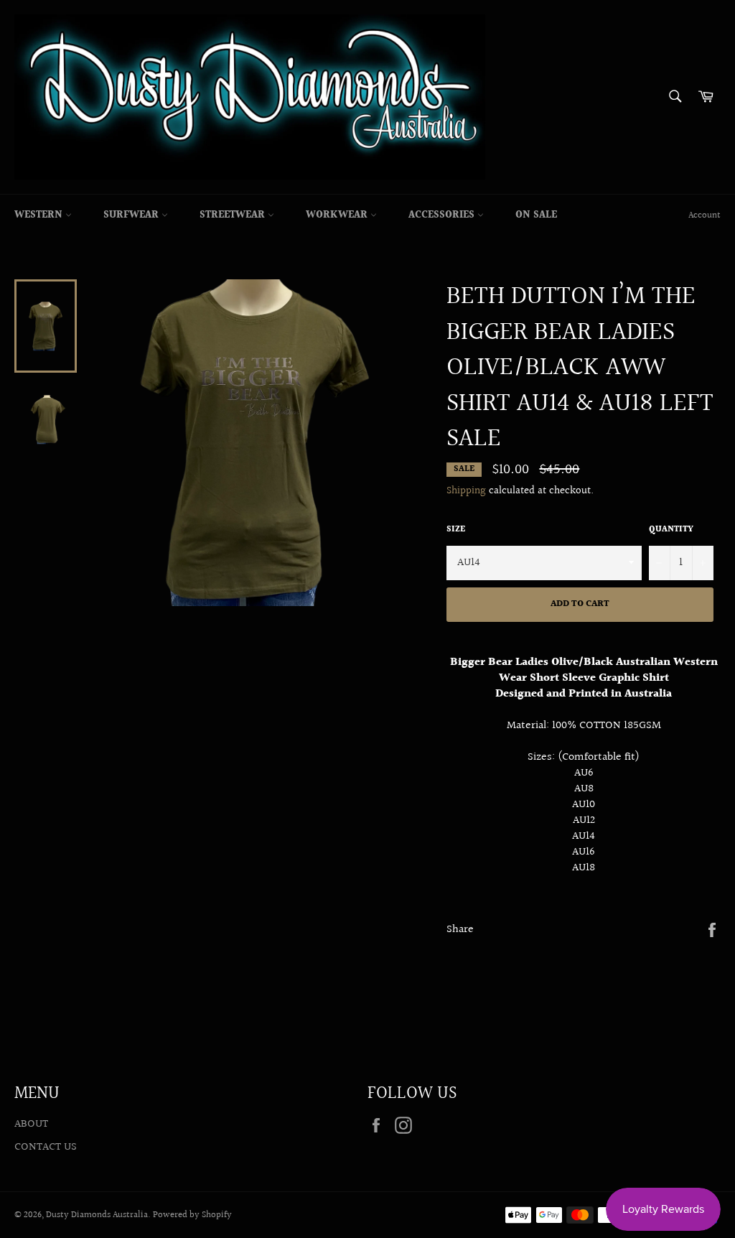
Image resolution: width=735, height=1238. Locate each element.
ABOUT (31, 1124)
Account (704, 215)
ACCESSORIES (442, 215)
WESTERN (39, 215)
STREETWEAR (234, 215)
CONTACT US (45, 1147)
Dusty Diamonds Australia (97, 1215)
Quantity (671, 530)
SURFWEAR (132, 215)
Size (455, 530)
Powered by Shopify (192, 1215)
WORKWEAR (338, 215)
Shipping (466, 491)
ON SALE (536, 215)
